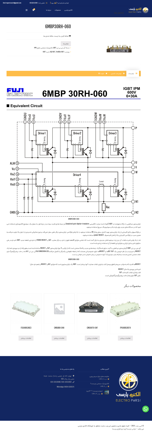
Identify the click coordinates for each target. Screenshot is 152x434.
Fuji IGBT (52, 52)
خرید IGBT (46, 52)
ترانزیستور (137, 224)
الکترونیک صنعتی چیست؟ (99, 383)
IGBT (110, 224)
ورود (53, 3)
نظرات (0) (101, 73)
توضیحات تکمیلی (116, 73)
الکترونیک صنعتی (46, 48)
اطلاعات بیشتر (125, 338)
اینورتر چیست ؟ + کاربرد (94, 391)
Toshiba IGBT (60, 52)
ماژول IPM (37, 48)
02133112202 (34, 3)
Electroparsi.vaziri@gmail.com (12, 3)
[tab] (132, 73)
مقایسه (66, 44)
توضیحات (131, 73)
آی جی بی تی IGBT (59, 48)
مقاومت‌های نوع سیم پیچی (99, 376)
